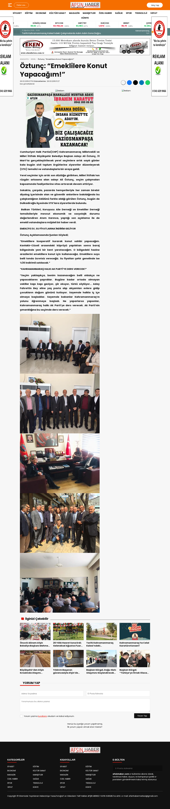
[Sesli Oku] (123, 82)
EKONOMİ (41, 13)
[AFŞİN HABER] (85, 5)
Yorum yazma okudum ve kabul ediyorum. (49, 716)
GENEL (33, 59)
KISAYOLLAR (67, 759)
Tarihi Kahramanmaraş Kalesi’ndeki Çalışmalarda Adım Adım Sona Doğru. (61, 33)
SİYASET (17, 13)
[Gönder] (160, 768)
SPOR (129, 13)
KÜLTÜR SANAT (57, 13)
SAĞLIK (119, 13)
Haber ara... (21, 5)
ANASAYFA (24, 59)
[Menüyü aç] (10, 5)
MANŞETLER (89, 13)
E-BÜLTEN (119, 759)
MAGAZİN (74, 13)
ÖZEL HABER (105, 13)
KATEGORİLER (16, 759)
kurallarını (42, 716)
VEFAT (153, 13)
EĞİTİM (29, 13)
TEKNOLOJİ (141, 13)
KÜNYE (85, 17)
